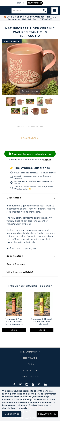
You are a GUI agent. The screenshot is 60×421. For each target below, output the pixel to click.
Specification (15, 256)
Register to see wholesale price (31, 154)
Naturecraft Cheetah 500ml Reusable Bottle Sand (41, 321)
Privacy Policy (47, 414)
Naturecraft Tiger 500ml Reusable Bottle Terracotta (14, 321)
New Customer (35, 3)
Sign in (47, 159)
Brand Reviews (16, 264)
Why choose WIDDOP (20, 272)
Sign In (20, 3)
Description (14, 197)
